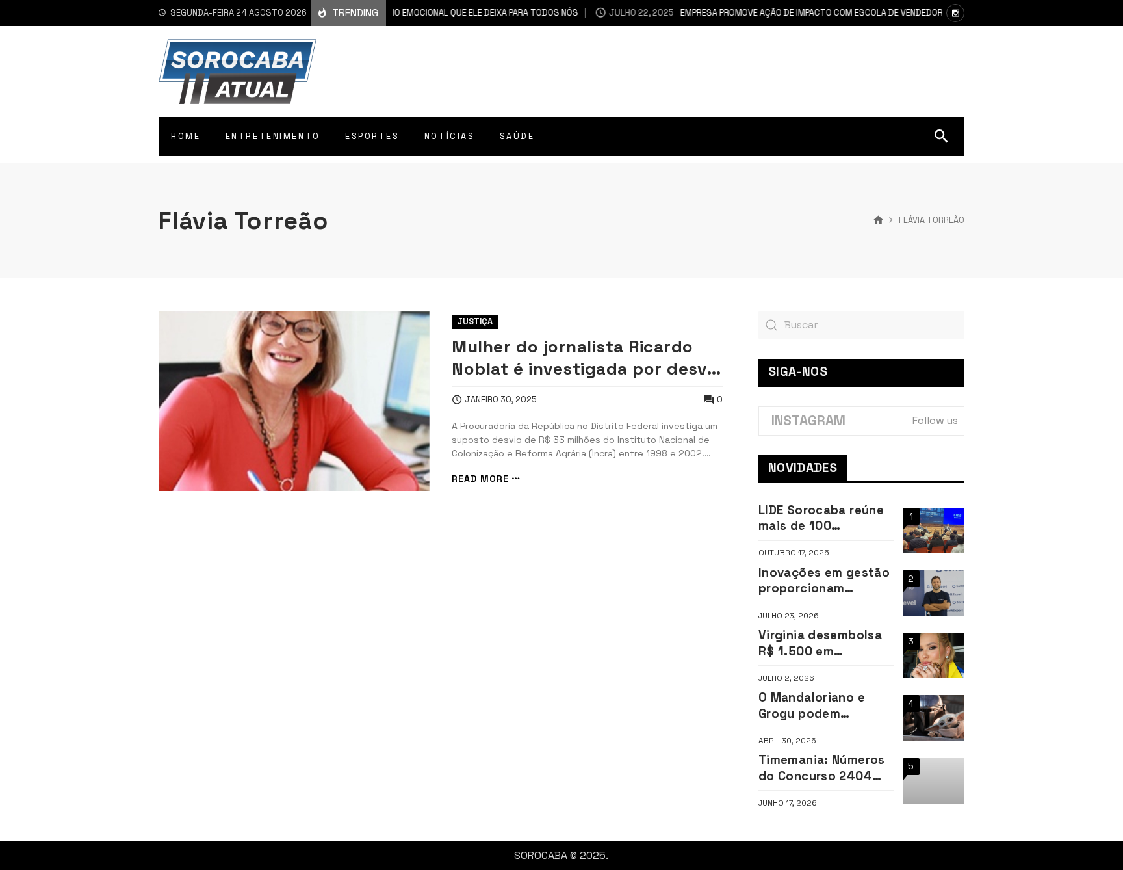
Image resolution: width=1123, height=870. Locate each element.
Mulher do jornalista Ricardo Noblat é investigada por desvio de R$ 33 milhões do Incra (586, 358)
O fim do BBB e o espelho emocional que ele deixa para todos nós (393, 12)
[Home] (878, 220)
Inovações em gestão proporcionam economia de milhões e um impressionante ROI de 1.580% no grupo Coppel (824, 581)
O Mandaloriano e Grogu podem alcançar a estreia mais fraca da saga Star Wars (816, 706)
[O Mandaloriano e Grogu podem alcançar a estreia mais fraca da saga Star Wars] (933, 718)
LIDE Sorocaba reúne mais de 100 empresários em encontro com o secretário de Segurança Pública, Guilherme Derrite (821, 518)
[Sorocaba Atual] (237, 71)
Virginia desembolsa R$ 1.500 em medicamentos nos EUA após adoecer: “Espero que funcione (824, 643)
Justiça (475, 321)
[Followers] (955, 13)
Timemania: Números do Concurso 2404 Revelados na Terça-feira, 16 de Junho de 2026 (822, 768)
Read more (480, 478)
